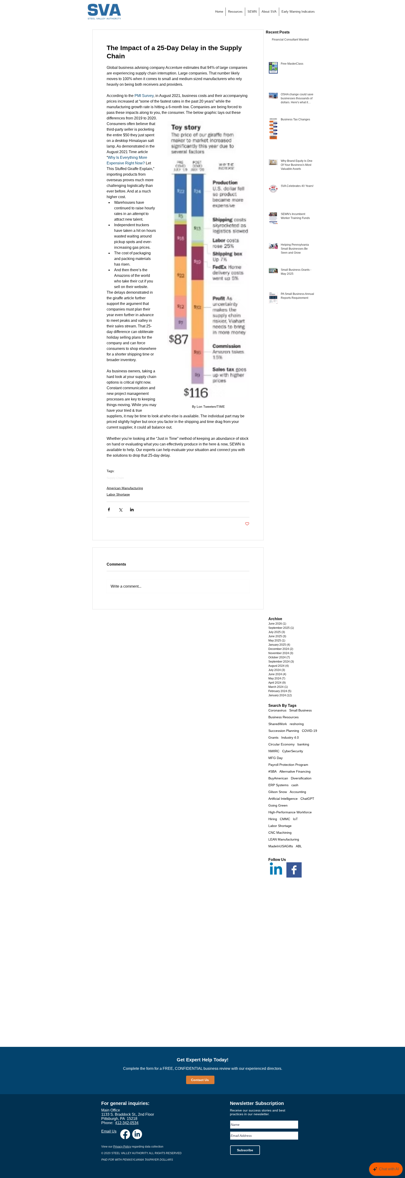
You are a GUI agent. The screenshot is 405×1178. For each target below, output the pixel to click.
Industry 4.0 (290, 737)
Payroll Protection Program (288, 765)
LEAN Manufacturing (283, 839)
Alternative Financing (295, 771)
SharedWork (277, 724)
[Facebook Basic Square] (294, 870)
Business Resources (283, 717)
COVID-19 (309, 731)
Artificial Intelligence (283, 798)
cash (294, 785)
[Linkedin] (276, 870)
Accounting (298, 792)
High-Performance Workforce (290, 812)
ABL (299, 846)
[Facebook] (125, 1134)
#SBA (272, 771)
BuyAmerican (278, 778)
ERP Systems (278, 785)
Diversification (301, 778)
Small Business (300, 710)
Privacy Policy (122, 1146)
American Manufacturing (125, 488)
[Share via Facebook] (109, 509)
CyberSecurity (292, 751)
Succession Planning (283, 731)
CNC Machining (280, 832)
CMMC (285, 819)
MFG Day (275, 758)
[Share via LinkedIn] (132, 509)
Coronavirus (277, 710)
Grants (273, 737)
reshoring (297, 724)
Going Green (278, 805)
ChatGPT (307, 798)
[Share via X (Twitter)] (120, 509)
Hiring (272, 819)
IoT (295, 819)
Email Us (108, 1131)
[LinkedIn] (137, 1134)
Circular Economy (281, 744)
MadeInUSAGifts (280, 846)
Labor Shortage (118, 494)
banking (303, 744)
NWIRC (273, 751)
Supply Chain (115, 478)
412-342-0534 (127, 1123)
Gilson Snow (277, 792)
